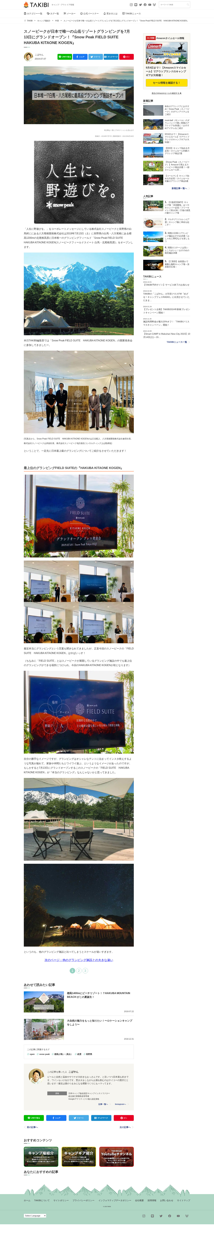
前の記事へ (32, 1127)
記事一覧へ (103, 1104)
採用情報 (152, 1200)
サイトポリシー (61, 1200)
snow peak (44, 1054)
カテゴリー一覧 (34, 13)
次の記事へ (125, 1127)
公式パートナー (91, 13)
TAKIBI (30, 21)
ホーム (27, 1200)
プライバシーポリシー (83, 1200)
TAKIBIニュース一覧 (177, 342)
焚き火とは (112, 13)
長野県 (89, 1054)
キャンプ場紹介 (43, 21)
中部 (57, 21)
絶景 (79, 1054)
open (32, 1054)
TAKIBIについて (42, 1200)
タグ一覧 (54, 13)
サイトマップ (183, 1200)
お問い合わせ (166, 1200)
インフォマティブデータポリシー (114, 1200)
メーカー (71, 13)
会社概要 (139, 1200)
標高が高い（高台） (63, 1054)
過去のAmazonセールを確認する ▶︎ (167, 93)
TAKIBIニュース (133, 13)
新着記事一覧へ (179, 188)
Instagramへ (120, 1104)
